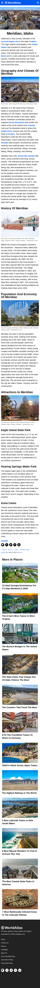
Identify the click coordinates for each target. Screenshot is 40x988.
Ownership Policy (7, 963)
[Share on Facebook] (6, 544)
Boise (3, 56)
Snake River (6, 131)
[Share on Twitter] (10, 544)
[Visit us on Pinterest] (15, 970)
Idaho (33, 41)
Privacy (3, 946)
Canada (31, 125)
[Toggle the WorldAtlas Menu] (2, 2)
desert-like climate (26, 156)
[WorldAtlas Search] (38, 2)
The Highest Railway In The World (19, 793)
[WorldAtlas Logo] (13, 3)
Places (20, 552)
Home (3, 939)
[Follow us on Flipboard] (2, 970)
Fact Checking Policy (8, 956)
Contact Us (5, 943)
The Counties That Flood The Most (19, 707)
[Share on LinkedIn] (18, 544)
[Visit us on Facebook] (7, 970)
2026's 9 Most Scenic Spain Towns (19, 765)
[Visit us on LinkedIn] (19, 970)
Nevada (4, 143)
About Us (4, 953)
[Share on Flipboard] (2, 544)
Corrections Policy (7, 960)
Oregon (11, 134)
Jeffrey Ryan (4, 552)
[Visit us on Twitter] (11, 970)
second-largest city (10, 41)
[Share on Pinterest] (14, 544)
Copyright (4, 949)
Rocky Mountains (17, 122)
